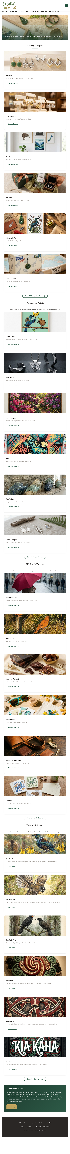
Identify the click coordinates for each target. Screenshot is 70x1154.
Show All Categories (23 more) (35, 296)
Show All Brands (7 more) (35, 818)
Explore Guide (12, 83)
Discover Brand (12, 605)
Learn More (11, 866)
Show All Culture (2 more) (35, 1079)
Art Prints (38, 1127)
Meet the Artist (12, 344)
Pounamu (46, 1127)
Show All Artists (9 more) (35, 557)
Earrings (29, 1127)
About (22, 1127)
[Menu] (66, 5)
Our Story (11, 1107)
